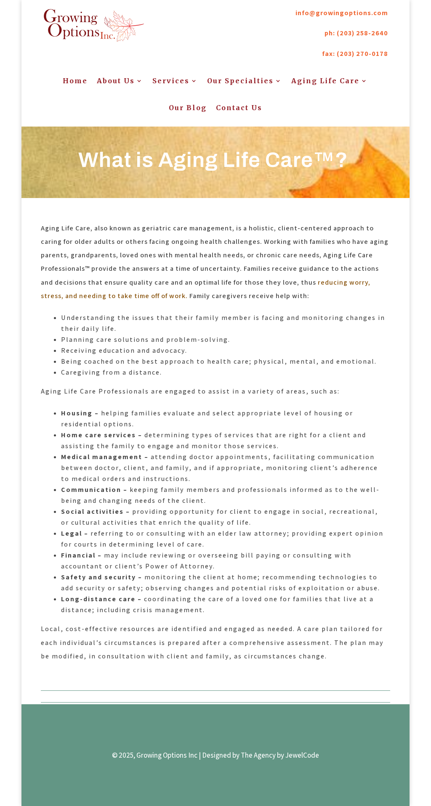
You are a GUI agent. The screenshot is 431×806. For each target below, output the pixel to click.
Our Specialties (240, 81)
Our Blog (188, 107)
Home (75, 81)
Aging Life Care (325, 81)
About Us (116, 81)
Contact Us (239, 107)
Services (170, 81)
